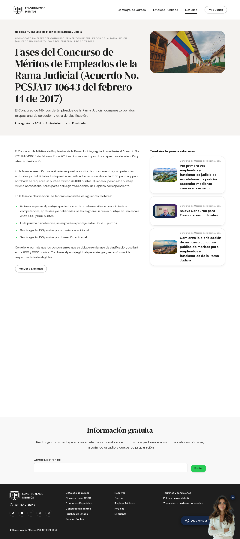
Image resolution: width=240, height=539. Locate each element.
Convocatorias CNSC (78, 498)
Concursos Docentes (78, 508)
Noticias (20, 31)
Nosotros (120, 493)
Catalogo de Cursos (77, 493)
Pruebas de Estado (77, 514)
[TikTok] (13, 513)
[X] (40, 513)
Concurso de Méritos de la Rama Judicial (55, 31)
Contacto (120, 498)
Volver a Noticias (31, 269)
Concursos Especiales (79, 503)
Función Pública (75, 519)
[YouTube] (22, 513)
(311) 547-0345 (25, 505)
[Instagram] (49, 513)
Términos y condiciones (177, 493)
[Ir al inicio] (29, 10)
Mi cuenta (216, 10)
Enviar (198, 468)
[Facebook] (31, 513)
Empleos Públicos (125, 503)
